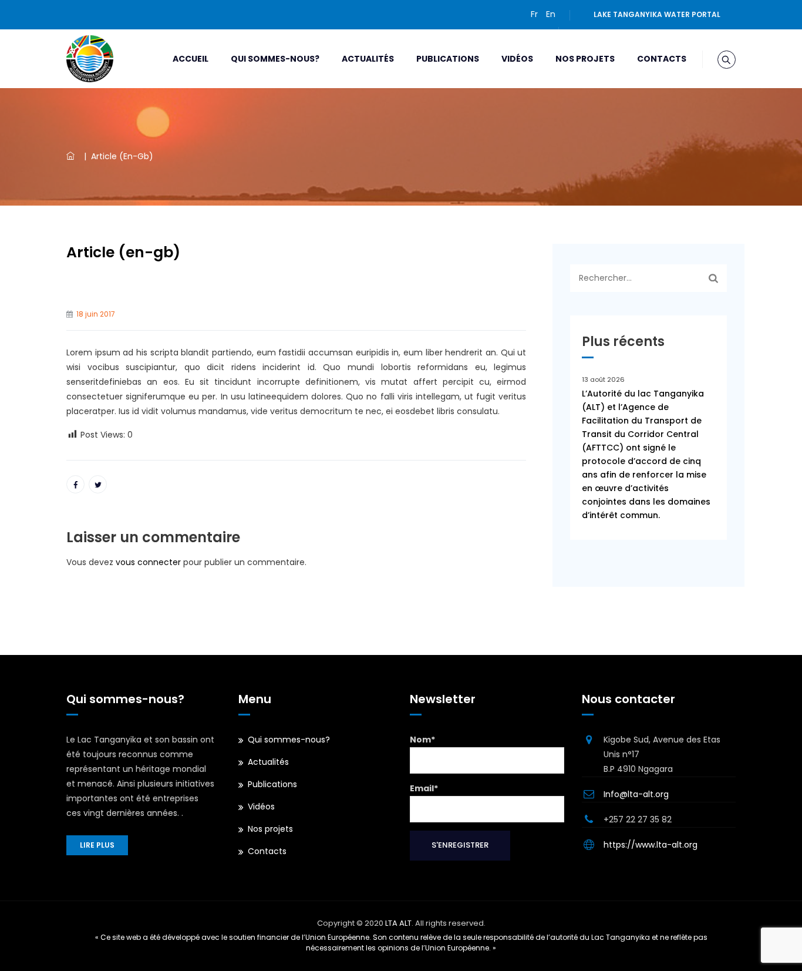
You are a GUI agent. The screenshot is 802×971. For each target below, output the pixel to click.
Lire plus (97, 845)
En (550, 14)
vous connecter (148, 562)
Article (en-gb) (123, 252)
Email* (424, 788)
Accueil (190, 59)
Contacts (661, 59)
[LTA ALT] (89, 58)
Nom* (422, 739)
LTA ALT (398, 923)
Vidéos (517, 59)
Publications (447, 59)
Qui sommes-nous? (275, 59)
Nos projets (585, 59)
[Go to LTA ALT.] (72, 156)
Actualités (368, 59)
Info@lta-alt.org (636, 794)
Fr (534, 14)
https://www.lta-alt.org (650, 845)
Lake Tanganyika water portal (657, 14)
